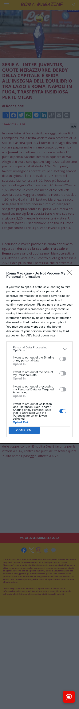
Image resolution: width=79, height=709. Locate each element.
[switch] (62, 359)
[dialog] (39, 354)
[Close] (71, 274)
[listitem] (39, 349)
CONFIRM (24, 430)
